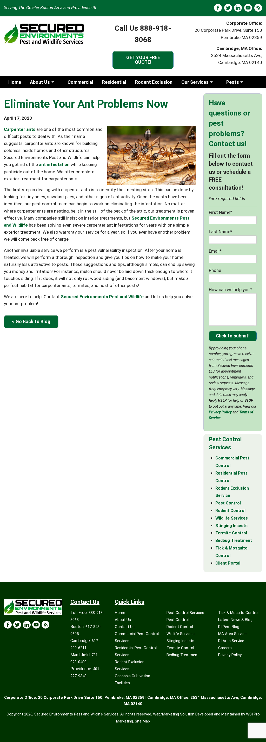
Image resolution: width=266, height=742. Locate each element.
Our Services (195, 82)
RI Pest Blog (228, 626)
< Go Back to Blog (31, 321)
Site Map (142, 721)
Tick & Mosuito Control (238, 612)
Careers (225, 647)
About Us (40, 82)
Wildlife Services (231, 518)
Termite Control (231, 532)
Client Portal (227, 563)
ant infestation (54, 164)
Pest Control (228, 503)
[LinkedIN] (238, 8)
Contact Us (125, 626)
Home (14, 82)
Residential (114, 82)
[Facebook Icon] (8, 625)
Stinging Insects (231, 525)
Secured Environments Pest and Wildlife (102, 296)
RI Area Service (231, 640)
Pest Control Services (185, 612)
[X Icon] (17, 625)
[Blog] (258, 8)
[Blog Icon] (45, 625)
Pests (232, 82)
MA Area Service (232, 633)
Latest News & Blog (235, 619)
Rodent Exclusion (153, 82)
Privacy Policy (220, 412)
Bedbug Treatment (233, 540)
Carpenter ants (19, 129)
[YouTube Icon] (36, 625)
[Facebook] (218, 8)
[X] (228, 8)
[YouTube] (248, 8)
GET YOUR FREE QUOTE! (143, 60)
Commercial (80, 82)
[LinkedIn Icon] (27, 625)
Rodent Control (230, 510)
